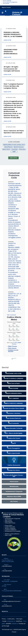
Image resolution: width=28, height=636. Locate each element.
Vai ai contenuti (7, 0)
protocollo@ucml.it (7, 606)
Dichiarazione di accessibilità (12, 531)
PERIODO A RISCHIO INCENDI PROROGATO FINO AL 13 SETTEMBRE (13, 34)
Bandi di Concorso (19, 147)
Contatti (4, 621)
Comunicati (14, 149)
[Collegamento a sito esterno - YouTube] (5, 614)
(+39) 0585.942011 (7, 566)
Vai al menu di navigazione (10, 2)
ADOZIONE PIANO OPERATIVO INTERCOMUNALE (10, 51)
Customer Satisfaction (10, 529)
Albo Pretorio (8, 520)
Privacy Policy (8, 525)
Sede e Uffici (8, 535)
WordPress (19, 621)
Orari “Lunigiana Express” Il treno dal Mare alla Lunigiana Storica (14, 86)
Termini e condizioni (10, 528)
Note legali (19, 618)
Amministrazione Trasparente (12, 518)
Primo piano (22, 149)
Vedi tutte (13, 157)
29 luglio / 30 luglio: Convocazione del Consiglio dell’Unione (12, 69)
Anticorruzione (8, 521)
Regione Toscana (6, 7)
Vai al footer (6, 3)
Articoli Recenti (8, 147)
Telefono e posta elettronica (12, 533)
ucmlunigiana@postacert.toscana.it (11, 601)
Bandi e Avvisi (6, 149)
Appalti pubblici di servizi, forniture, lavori (14, 144)
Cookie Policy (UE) (10, 527)
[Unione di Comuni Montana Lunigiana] (7, 13)
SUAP (14, 151)
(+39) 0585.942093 (7, 571)
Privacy (4, 618)
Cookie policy (11, 618)
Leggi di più (8, 40)
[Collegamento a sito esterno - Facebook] (3, 614)
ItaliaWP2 (8, 623)
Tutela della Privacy (10, 523)
